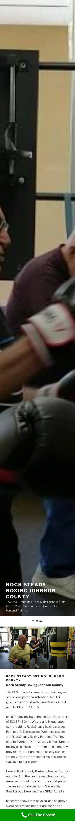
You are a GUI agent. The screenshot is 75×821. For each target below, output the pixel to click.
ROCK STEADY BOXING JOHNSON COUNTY (31, 591)
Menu (39, 621)
